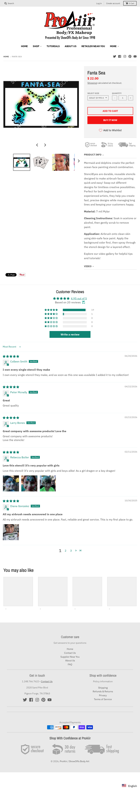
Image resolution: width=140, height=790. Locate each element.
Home (6, 56)
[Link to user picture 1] (11, 483)
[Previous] (37, 145)
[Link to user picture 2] (29, 483)
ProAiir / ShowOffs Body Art (74, 761)
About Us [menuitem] (70, 46)
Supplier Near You (70, 656)
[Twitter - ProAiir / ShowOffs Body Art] (114, 56)
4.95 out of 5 (79, 298)
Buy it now (110, 120)
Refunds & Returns (103, 691)
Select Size (93, 93)
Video (88, 266)
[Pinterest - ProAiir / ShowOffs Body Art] (129, 56)
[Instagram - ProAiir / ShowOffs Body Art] (124, 56)
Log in (99, 3)
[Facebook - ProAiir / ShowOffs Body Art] (119, 56)
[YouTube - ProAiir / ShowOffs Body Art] (135, 56)
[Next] (45, 145)
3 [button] (71, 550)
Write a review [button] (70, 334)
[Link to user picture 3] (48, 483)
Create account (113, 3)
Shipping (92, 82)
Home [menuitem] (24, 46)
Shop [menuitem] (36, 46)
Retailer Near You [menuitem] (93, 46)
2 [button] (65, 550)
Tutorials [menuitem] (53, 46)
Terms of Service (103, 699)
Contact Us (70, 652)
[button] (51, 310)
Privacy (103, 695)
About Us (70, 660)
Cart (131, 3)
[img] (11, 356)
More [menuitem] (113, 46)
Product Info (92, 154)
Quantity (117, 93)
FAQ (70, 664)
